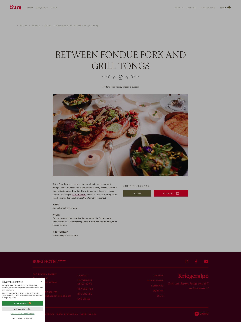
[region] (22, 291)
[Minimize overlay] (41, 281)
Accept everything (21, 303)
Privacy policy (17, 318)
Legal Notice (28, 318)
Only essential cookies (23, 309)
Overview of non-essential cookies (23, 314)
